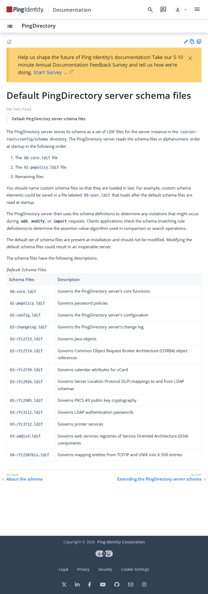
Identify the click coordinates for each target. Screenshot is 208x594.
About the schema (24, 479)
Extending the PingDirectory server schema (159, 479)
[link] (25, 9)
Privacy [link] (83, 569)
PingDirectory (39, 25)
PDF (199, 41)
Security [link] (105, 569)
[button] (180, 9)
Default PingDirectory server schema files (49, 118)
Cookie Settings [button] (135, 569)
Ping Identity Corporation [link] (121, 541)
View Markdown (192, 41)
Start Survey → (51, 72)
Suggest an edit (185, 41)
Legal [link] (63, 569)
